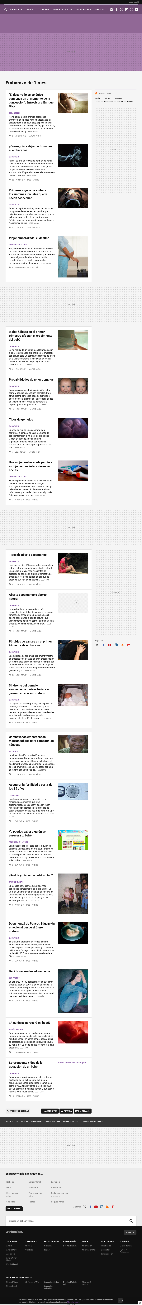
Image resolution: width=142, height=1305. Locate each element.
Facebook (116, 9)
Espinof (47, 1250)
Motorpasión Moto (89, 1250)
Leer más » (33, 132)
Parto (8, 1187)
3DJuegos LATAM (32, 1282)
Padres (32, 1202)
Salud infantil (16, 882)
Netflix (97, 98)
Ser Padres (14, 978)
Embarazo (14, 157)
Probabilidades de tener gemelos (31, 379)
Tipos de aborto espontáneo (28, 554)
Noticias (13, 751)
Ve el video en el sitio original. (72, 1062)
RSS (122, 644)
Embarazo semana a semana (93, 1122)
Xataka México (12, 1282)
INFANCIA (99, 9)
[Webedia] (135, 2)
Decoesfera (105, 1250)
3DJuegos (29, 1246)
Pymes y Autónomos (124, 1251)
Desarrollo (15, 113)
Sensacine (48, 1246)
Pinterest (111, 9)
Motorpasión (87, 1246)
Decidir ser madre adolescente (29, 971)
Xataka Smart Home (11, 1259)
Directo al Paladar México (70, 1283)
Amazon (120, 102)
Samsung (118, 98)
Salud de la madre (18, 245)
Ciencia (130, 102)
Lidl (127, 98)
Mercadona (108, 102)
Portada (68, 1111)
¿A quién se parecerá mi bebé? (29, 1022)
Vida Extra (29, 1250)
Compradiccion (107, 1254)
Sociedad (10, 1202)
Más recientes (49, 1111)
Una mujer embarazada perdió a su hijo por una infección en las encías (30, 466)
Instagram (131, 9)
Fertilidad (14, 795)
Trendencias (106, 1246)
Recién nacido (16, 1029)
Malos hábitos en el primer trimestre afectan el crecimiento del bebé (30, 335)
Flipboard (126, 9)
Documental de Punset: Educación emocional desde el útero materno (32, 927)
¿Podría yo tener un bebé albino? (31, 875)
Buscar (131, 1220)
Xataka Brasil (11, 1286)
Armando (20, 180)
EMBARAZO (31, 9)
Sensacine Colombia (48, 1287)
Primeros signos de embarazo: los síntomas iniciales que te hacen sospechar (29, 194)
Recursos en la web (18, 842)
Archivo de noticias (19, 1111)
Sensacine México (51, 1282)
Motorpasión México (87, 1283)
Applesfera (10, 1254)
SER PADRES (15, 9)
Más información (73, 1302)
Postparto (33, 1187)
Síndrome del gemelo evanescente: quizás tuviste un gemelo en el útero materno (29, 689)
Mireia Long (20, 136)
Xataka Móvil (11, 1250)
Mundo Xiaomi (12, 1264)
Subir (128, 1232)
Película (107, 98)
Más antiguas (82, 1111)
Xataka (9, 1246)
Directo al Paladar (70, 1246)
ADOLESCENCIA (84, 9)
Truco (97, 102)
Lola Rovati (20, 228)
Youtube (136, 9)
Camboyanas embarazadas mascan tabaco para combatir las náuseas (31, 740)
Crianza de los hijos (70, 1122)
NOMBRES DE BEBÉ (62, 9)
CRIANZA (45, 9)
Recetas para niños (52, 1122)
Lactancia (55, 1182)
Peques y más (57, 1202)
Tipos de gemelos (21, 419)
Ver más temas (14, 1209)
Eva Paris (19, 821)
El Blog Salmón (126, 1246)
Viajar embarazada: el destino (29, 238)
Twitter (121, 9)
